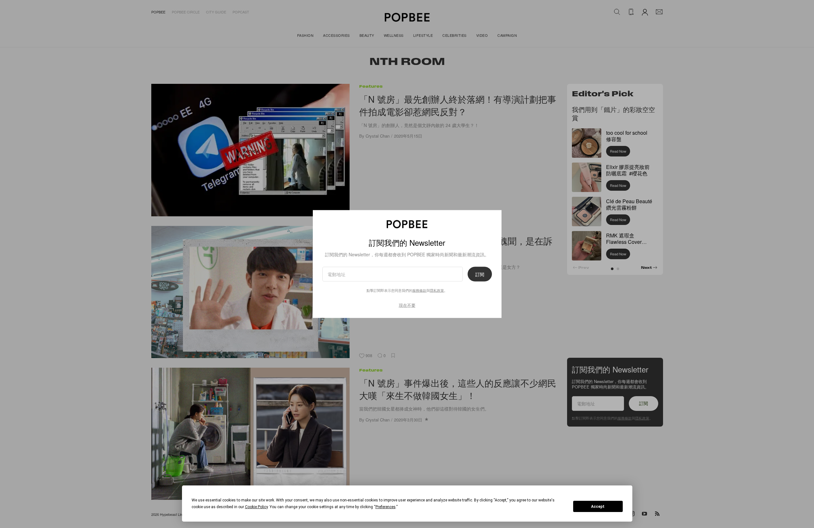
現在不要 (407, 305)
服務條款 (419, 290)
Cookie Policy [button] (256, 507)
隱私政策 (437, 290)
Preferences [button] (385, 507)
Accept (598, 506)
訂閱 (479, 274)
